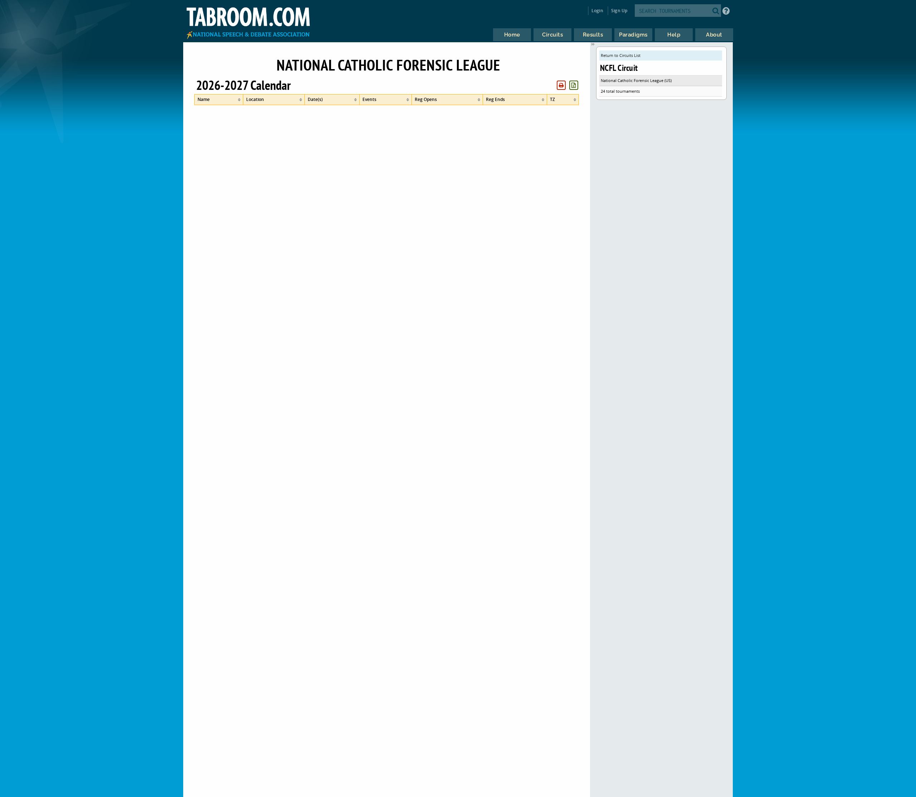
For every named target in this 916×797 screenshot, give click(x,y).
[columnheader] (218, 99)
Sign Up (619, 11)
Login (597, 11)
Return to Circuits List (620, 55)
